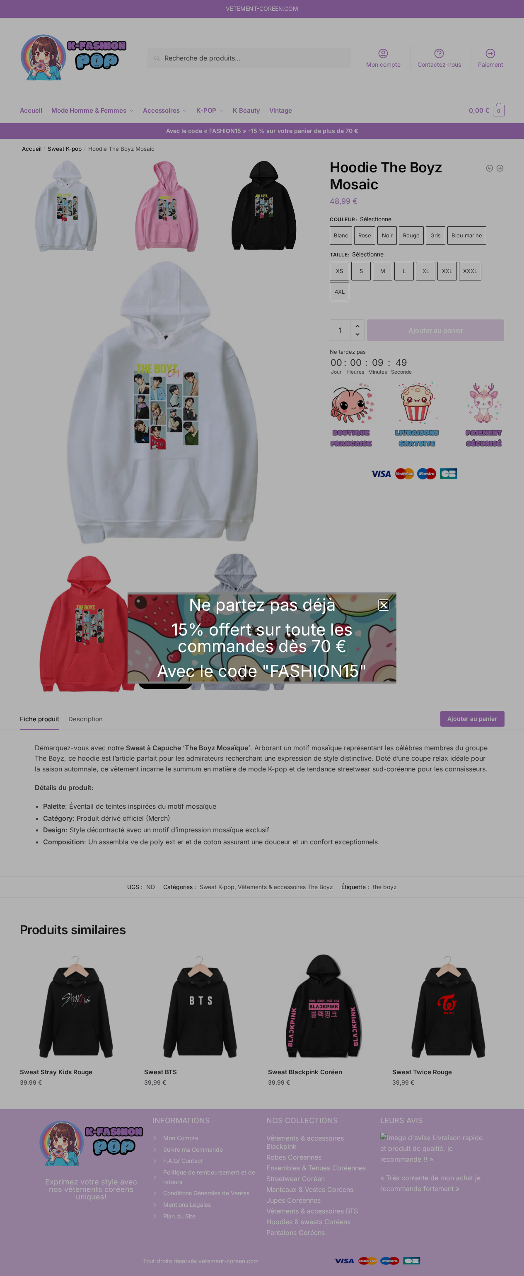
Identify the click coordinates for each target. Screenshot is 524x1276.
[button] (383, 605)
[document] (262, 638)
